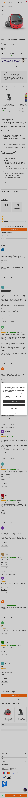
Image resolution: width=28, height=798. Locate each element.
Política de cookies (9, 410)
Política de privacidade (18, 410)
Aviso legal (14, 413)
